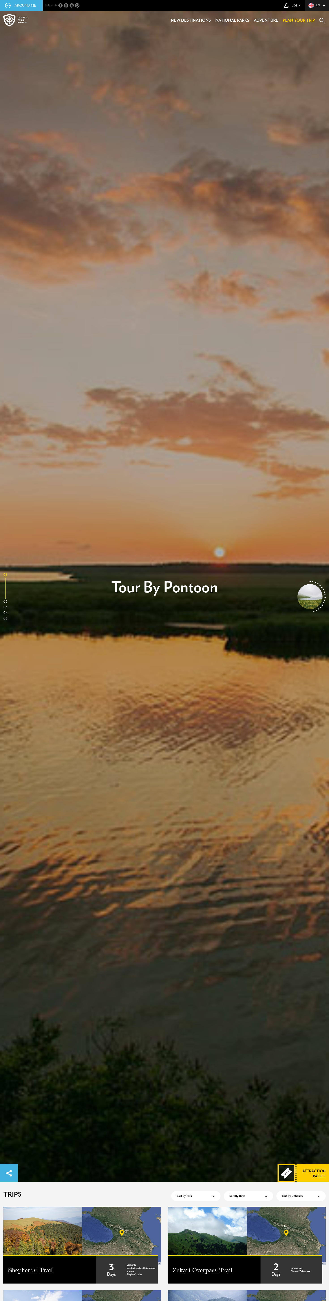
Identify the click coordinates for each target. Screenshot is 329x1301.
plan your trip (299, 21)
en (318, 5)
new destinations (191, 21)
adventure (266, 21)
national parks (232, 21)
